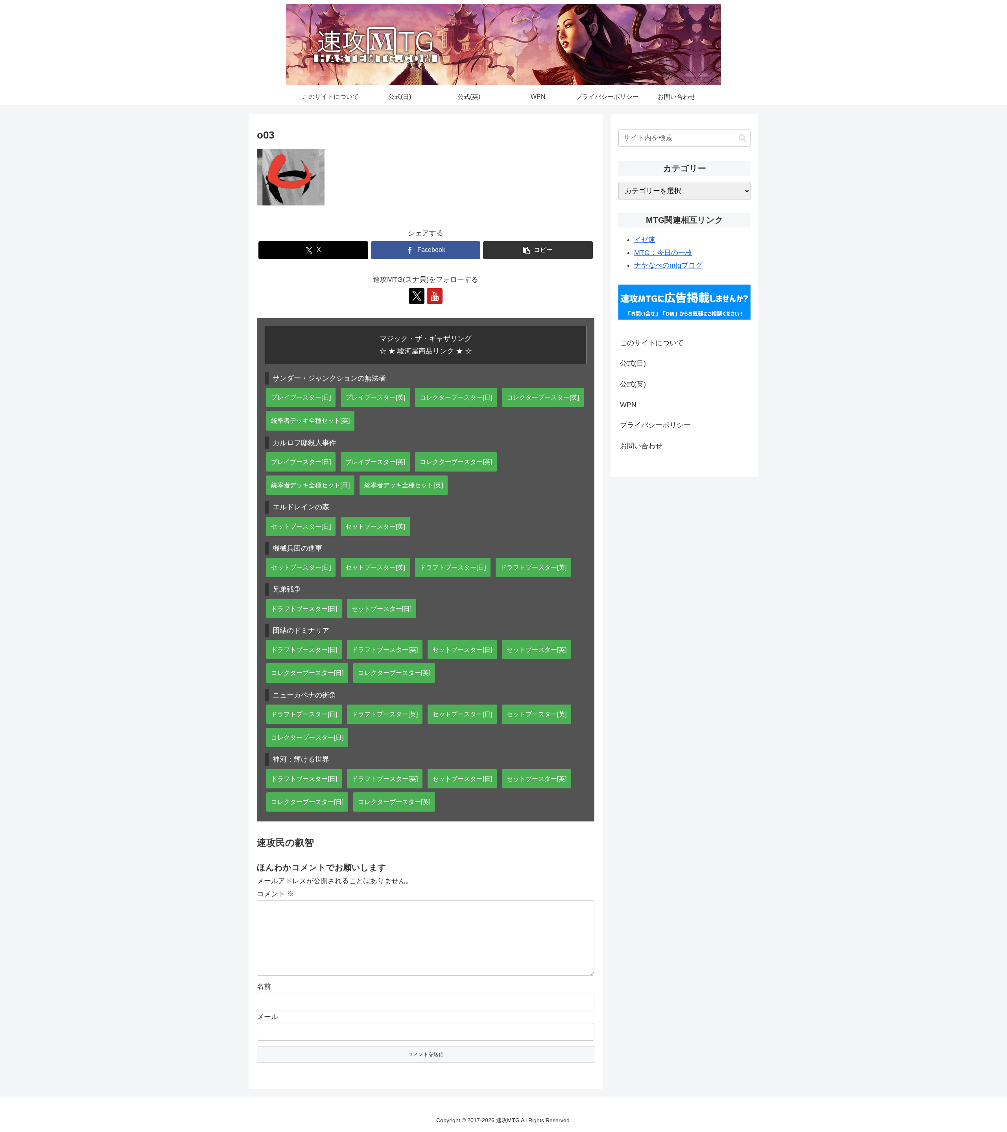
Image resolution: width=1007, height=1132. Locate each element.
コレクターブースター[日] (456, 397)
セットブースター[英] (375, 526)
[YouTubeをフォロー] (435, 296)
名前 (264, 986)
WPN (628, 405)
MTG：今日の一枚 (663, 253)
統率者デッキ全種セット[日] (310, 484)
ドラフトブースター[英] (533, 567)
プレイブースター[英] (375, 397)
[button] (538, 250)
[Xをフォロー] (416, 296)
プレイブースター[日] (301, 397)
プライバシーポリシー (655, 425)
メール (267, 1017)
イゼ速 (644, 240)
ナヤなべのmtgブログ (668, 265)
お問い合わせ (641, 446)
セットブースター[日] (301, 526)
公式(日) (633, 363)
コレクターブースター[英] (543, 397)
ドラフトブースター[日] (453, 567)
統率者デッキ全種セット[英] (310, 420)
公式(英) (633, 384)
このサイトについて (652, 343)
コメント (275, 894)
